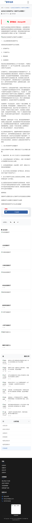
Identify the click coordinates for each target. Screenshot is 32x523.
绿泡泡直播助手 (6, 285)
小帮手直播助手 (6, 325)
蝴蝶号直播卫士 (6, 345)
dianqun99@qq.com (9, 498)
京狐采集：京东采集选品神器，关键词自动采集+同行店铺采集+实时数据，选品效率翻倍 (18, 390)
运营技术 (4, 465)
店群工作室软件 (5, 483)
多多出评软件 (6, 429)
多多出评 (4, 470)
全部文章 (5, 425)
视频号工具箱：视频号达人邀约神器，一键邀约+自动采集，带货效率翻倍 (18, 368)
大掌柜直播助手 (6, 265)
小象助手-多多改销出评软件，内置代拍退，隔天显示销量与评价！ (18, 412)
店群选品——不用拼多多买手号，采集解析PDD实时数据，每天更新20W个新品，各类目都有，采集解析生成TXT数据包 (18, 398)
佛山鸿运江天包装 (6, 481)
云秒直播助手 (6, 245)
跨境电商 (5, 437)
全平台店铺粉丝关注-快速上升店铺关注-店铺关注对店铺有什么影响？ (18, 375)
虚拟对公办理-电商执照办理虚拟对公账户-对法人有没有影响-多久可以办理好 (18, 361)
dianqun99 (6, 496)
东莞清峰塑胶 (5, 485)
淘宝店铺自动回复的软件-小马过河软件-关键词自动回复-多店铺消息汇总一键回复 (18, 405)
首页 (2, 7)
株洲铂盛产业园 (5, 488)
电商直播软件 (6, 444)
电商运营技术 (6, 440)
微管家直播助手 (6, 305)
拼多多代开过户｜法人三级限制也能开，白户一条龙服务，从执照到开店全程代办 (18, 383)
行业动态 (7, 7)
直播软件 (4, 467)
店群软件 (5, 433)
